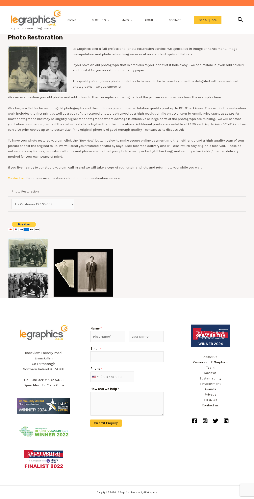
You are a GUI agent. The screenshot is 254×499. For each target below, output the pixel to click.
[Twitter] (215, 420)
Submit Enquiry (106, 423)
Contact (175, 20)
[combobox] (95, 377)
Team (210, 367)
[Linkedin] (226, 420)
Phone (96, 369)
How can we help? (104, 389)
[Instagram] (205, 420)
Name (96, 328)
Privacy (210, 394)
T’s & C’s (210, 400)
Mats (125, 20)
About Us (210, 357)
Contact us (16, 178)
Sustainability (210, 378)
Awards (210, 389)
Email (96, 349)
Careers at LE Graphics (210, 362)
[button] (78, 20)
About (148, 20)
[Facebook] (194, 420)
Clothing (99, 20)
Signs (71, 20)
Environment (210, 384)
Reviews (210, 373)
